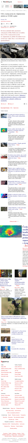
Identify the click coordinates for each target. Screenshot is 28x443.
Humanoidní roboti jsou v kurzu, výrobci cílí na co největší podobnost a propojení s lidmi (17, 182)
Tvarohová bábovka (19, 386)
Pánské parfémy (13, 428)
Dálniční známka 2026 (19, 397)
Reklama (14, 433)
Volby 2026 (3, 366)
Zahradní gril (11, 419)
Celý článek (25, 266)
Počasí (9, 133)
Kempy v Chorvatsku (5, 395)
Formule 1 (3, 388)
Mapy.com (13, 408)
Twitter (10, 433)
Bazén (9, 415)
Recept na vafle (18, 388)
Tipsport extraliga (4, 384)
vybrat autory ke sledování (5, 21)
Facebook (5, 433)
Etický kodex (14, 434)
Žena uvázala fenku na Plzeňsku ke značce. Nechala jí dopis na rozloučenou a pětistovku (13, 317)
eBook (4, 23)
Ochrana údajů (21, 434)
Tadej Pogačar (18, 372)
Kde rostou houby (10, 410)
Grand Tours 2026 (19, 376)
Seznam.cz (20, 1)
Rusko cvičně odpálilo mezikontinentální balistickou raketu (20, 281)
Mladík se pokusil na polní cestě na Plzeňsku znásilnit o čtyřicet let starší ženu (17, 196)
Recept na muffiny (19, 382)
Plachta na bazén (16, 415)
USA (11, 107)
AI (8, 186)
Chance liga (3, 381)
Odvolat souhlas (8, 436)
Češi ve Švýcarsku (5, 401)
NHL (2, 390)
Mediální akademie (6, 434)
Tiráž (23, 433)
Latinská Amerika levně (6, 402)
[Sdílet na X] (26, 104)
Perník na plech (18, 390)
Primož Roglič (18, 374)
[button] (14, 50)
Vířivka (16, 419)
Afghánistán (16, 107)
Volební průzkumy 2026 (6, 368)
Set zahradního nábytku (19, 417)
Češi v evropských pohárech (13, 412)
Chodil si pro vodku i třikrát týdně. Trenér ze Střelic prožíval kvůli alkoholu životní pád (5, 282)
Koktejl (9, 172)
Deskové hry (7, 426)
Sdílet (9, 23)
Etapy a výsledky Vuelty (20, 368)
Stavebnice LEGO (6, 423)
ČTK (6, 19)
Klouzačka (10, 417)
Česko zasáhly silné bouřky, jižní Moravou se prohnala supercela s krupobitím (16, 130)
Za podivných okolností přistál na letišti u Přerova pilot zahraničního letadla (16, 116)
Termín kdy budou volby (6, 372)
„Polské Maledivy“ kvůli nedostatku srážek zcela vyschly (17, 208)
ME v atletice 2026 (5, 386)
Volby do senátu (4, 374)
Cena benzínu (18, 410)
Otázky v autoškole (19, 402)
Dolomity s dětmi (4, 404)
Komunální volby (4, 376)
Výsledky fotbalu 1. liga (6, 382)
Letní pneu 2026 (18, 395)
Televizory (13, 426)
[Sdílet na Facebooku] (24, 104)
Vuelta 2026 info (18, 366)
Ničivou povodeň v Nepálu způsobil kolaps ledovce (17, 144)
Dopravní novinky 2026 (20, 399)
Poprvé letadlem (4, 397)
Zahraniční (10, 146)
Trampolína (23, 415)
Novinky (2, 19)
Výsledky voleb (4, 370)
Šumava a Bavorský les (6, 399)
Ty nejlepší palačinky (19, 381)
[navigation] (2, 2)
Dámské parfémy (15, 423)
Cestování (10, 210)
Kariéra (19, 433)
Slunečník (5, 417)
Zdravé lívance (18, 384)
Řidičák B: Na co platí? (19, 401)
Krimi (9, 119)
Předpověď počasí (20, 408)
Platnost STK (17, 404)
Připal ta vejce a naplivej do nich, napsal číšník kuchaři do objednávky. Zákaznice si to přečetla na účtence (17, 169)
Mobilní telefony (18, 421)
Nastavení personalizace (18, 436)
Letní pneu (22, 423)
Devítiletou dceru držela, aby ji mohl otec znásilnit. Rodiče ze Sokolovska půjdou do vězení (17, 156)
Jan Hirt (16, 370)
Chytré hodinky (19, 426)
